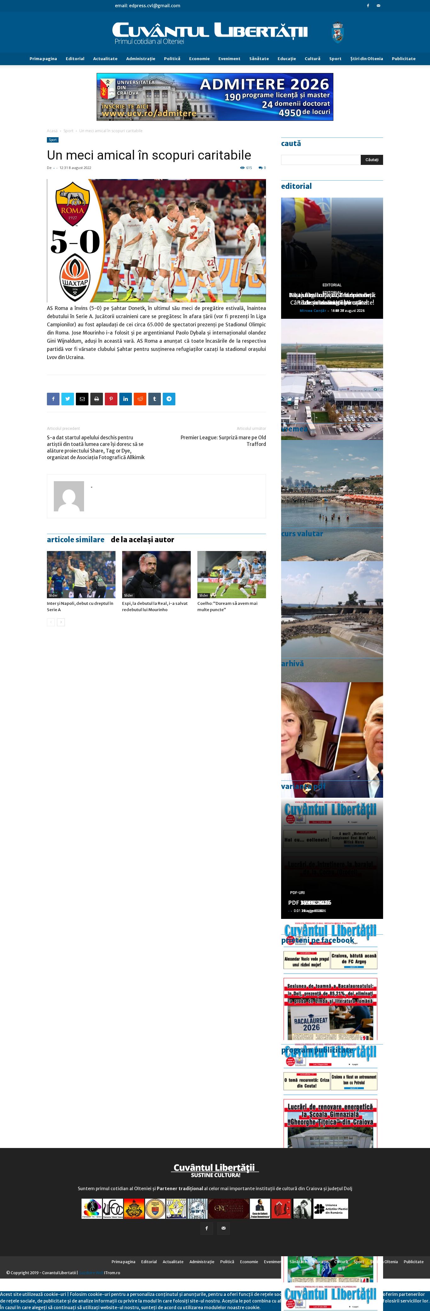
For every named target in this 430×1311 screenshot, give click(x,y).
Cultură (312, 58)
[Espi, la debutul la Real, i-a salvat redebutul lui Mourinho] (156, 574)
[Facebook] (368, 5)
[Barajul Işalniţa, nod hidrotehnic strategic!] (332, 621)
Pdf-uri (297, 893)
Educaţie (287, 58)
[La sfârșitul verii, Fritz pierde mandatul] (332, 742)
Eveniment (229, 58)
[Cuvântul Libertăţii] (215, 32)
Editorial (75, 58)
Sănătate (259, 58)
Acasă (52, 130)
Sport (335, 58)
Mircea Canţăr (313, 310)
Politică (172, 58)
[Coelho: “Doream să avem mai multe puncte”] (231, 574)
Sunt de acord (275, 1307)
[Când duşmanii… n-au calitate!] (332, 379)
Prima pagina (43, 58)
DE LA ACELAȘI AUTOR (142, 539)
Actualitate (105, 58)
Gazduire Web (91, 1272)
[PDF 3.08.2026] (332, 1100)
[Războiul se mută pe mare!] (332, 500)
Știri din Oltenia (366, 58)
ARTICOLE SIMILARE (76, 539)
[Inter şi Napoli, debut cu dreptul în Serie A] (81, 574)
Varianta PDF (303, 786)
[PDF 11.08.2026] (332, 979)
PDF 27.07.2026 (309, 902)
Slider (53, 596)
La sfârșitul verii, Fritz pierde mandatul (332, 298)
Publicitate (404, 58)
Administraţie (140, 58)
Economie (199, 58)
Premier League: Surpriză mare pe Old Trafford (223, 441)
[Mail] (378, 5)
